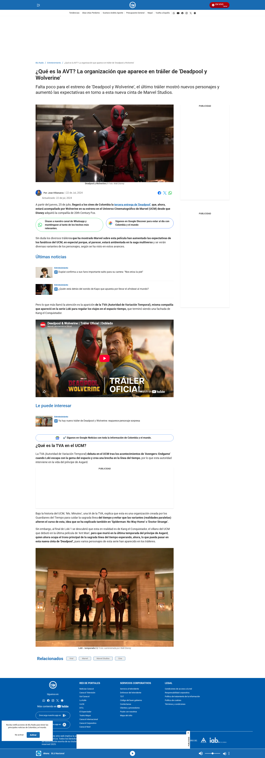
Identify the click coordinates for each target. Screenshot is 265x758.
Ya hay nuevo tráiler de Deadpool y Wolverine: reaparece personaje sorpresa (99, 420)
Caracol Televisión (87, 693)
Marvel (85, 658)
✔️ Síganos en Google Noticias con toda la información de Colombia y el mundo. (107, 437)
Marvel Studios (103, 658)
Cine (120, 658)
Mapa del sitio (126, 716)
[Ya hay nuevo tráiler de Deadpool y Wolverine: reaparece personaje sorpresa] (44, 421)
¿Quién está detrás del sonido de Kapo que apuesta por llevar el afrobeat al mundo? (103, 288)
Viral (71, 658)
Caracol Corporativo (87, 723)
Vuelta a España (163, 13)
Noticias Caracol (86, 689)
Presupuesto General (135, 13)
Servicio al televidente (129, 689)
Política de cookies (173, 700)
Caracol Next (84, 727)
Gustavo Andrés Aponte (113, 13)
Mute (201, 753)
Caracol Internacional (88, 719)
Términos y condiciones (175, 704)
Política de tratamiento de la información (182, 697)
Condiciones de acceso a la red (178, 689)
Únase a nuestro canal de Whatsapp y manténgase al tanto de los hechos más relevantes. (67, 225)
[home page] (132, 5)
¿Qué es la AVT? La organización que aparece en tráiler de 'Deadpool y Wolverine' (99, 63)
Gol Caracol (84, 697)
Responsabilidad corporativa (177, 693)
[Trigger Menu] (38, 5)
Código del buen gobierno (131, 700)
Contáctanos (125, 704)
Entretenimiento (54, 63)
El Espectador (85, 712)
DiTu (81, 708)
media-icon (132, 753)
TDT (122, 697)
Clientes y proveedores (130, 708)
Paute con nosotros (128, 712)
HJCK (81, 704)
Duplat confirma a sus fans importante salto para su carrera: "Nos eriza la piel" (100, 271)
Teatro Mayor (85, 716)
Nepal (150, 13)
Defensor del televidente (130, 693)
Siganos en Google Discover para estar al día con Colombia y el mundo (142, 223)
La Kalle (82, 700)
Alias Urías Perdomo (91, 13)
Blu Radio (40, 63)
